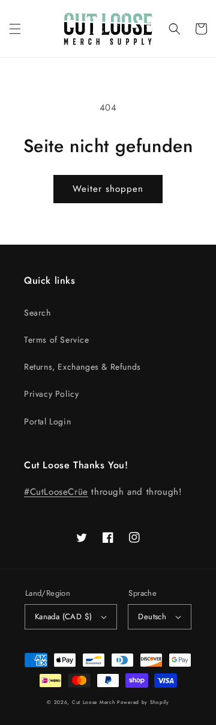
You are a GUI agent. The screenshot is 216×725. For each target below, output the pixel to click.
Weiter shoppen (108, 188)
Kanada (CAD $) (63, 616)
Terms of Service (56, 340)
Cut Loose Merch (93, 702)
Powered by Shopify (143, 702)
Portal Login (47, 421)
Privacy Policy (51, 394)
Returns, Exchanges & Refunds (82, 367)
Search (37, 313)
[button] (15, 29)
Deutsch (152, 616)
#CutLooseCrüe (56, 491)
